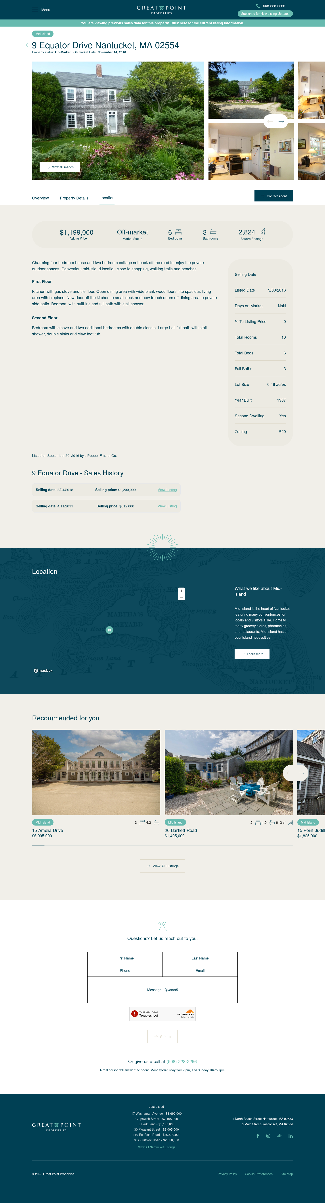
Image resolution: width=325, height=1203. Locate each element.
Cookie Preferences (259, 1174)
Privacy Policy (227, 1174)
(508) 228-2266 (181, 1061)
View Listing (167, 489)
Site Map (287, 1174)
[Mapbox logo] (43, 670)
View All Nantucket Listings (156, 1147)
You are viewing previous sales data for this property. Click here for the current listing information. (162, 22)
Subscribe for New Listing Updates (265, 13)
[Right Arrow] (281, 121)
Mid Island (43, 33)
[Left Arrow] (270, 121)
